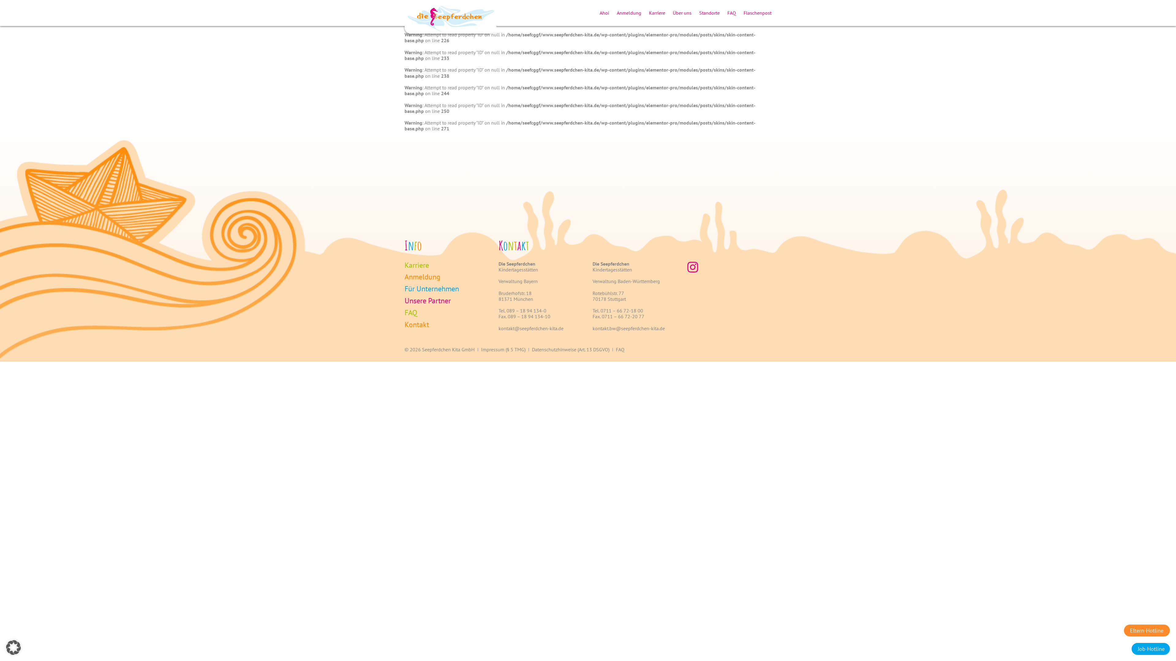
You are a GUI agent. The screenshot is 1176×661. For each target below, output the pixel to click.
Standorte (709, 13)
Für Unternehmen (432, 289)
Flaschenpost (757, 13)
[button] (13, 647)
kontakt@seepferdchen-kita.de (531, 328)
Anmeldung (629, 13)
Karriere (657, 13)
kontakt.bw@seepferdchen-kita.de (629, 328)
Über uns (682, 13)
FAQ (731, 13)
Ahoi (604, 13)
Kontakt (417, 324)
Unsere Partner (428, 301)
